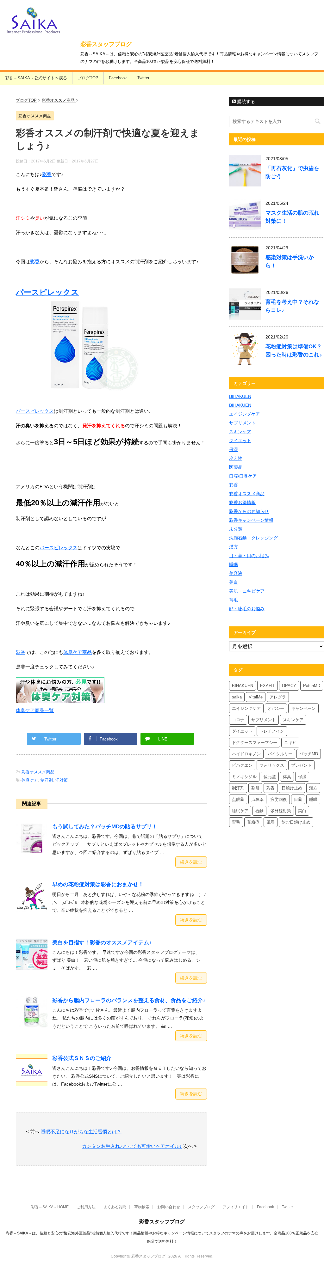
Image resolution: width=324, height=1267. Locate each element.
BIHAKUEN (240, 396)
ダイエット (240, 440)
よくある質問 (114, 1207)
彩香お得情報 (242, 502)
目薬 (298, 799)
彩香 (47, 174)
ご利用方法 (86, 1207)
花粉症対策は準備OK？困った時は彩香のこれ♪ (293, 351)
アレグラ (278, 697)
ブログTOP (88, 78)
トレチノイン (271, 731)
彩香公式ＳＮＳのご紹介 (81, 1058)
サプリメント (242, 422)
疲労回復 (279, 799)
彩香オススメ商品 (38, 772)
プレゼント (301, 765)
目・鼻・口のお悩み (249, 555)
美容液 (235, 573)
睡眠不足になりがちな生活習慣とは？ (81, 1131)
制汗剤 (46, 780)
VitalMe (256, 697)
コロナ (238, 719)
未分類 (235, 529)
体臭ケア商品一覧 (35, 710)
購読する (245, 101)
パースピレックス (35, 411)
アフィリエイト (235, 1207)
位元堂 (270, 776)
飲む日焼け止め (296, 822)
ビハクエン (242, 765)
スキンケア (240, 431)
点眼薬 (238, 799)
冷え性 (235, 458)
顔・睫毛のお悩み (247, 608)
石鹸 (259, 810)
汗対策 (61, 780)
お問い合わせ (168, 1207)
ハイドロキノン (246, 754)
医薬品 (235, 467)
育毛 (233, 599)
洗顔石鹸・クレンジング (253, 537)
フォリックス (271, 765)
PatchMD (311, 685)
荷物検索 (141, 1207)
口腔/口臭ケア (243, 475)
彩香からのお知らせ (249, 511)
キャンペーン (303, 708)
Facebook (118, 78)
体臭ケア (30, 780)
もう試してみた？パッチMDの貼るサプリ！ (104, 827)
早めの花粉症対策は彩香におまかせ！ (98, 884)
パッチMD (308, 754)
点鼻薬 (257, 799)
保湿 (233, 449)
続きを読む (191, 861)
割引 (255, 788)
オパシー (276, 708)
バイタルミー (280, 754)
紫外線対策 (281, 810)
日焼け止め (292, 788)
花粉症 (253, 822)
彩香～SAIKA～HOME (50, 1207)
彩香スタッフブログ (106, 44)
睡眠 (233, 564)
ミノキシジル (244, 776)
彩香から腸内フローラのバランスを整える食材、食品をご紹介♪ (129, 1000)
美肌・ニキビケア (247, 591)
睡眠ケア (240, 810)
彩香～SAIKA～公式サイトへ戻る (36, 78)
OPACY (289, 685)
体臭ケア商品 (77, 652)
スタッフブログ (201, 1207)
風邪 (270, 822)
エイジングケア (244, 414)
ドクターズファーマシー (254, 742)
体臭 (287, 776)
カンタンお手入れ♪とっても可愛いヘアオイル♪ (132, 1146)
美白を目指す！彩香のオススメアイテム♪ (102, 943)
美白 (233, 582)
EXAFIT (267, 685)
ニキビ (290, 742)
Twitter (143, 78)
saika (237, 697)
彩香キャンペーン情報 (251, 520)
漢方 (233, 546)
